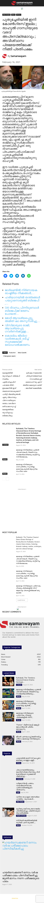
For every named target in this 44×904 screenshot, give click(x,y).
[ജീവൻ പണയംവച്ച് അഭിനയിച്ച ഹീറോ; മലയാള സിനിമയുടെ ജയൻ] (8, 740)
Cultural (5, 445)
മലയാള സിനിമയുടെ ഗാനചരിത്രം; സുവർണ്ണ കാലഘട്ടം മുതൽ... (26, 703)
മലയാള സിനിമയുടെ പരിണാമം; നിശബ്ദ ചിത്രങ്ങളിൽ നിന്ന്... (25, 715)
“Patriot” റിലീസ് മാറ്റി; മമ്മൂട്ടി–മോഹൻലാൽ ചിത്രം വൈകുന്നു (28, 727)
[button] (4, 3)
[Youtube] (13, 641)
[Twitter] (10, 641)
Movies (5, 459)
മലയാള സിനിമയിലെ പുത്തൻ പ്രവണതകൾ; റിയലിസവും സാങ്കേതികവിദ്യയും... (28, 691)
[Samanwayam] (5, 56)
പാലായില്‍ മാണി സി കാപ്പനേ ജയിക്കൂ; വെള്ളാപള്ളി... (28, 759)
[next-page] (7, 479)
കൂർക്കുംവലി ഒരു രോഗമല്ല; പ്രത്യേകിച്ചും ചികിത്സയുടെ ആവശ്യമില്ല (28, 811)
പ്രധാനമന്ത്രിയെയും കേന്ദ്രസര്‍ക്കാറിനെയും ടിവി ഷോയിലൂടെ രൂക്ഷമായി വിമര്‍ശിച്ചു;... (28, 773)
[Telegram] (7, 641)
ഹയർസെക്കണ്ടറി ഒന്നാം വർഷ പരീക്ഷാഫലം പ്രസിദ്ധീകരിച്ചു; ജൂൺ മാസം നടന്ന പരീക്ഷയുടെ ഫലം (20, 877)
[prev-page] (3, 479)
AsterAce (15, 898)
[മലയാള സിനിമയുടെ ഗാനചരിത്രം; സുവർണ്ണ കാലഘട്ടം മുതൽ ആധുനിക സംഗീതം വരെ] (8, 467)
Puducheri (12, 352)
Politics (19, 14)
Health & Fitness (21, 815)
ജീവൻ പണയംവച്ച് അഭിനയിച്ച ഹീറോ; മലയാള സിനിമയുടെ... (28, 738)
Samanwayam (18, 56)
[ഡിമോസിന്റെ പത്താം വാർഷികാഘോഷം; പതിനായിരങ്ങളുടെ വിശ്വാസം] (8, 787)
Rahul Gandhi (22, 352)
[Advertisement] (22, 505)
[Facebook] (4, 641)
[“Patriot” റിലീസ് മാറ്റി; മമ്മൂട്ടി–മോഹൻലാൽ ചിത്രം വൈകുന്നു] (8, 728)
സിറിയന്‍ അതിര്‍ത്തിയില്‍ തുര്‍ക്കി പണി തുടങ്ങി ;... (26, 821)
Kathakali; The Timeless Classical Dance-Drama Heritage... (25, 680)
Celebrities (20, 779)
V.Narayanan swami (9, 356)
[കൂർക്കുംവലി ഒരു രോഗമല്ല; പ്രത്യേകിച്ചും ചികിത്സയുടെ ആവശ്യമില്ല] (8, 812)
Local (18, 792)
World (18, 825)
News (13, 14)
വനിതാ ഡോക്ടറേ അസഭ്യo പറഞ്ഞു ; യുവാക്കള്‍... (28, 798)
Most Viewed (6, 14)
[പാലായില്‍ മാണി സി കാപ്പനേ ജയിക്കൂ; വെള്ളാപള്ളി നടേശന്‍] (8, 762)
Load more (21, 600)
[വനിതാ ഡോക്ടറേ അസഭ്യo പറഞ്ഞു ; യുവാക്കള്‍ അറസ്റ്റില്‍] (8, 800)
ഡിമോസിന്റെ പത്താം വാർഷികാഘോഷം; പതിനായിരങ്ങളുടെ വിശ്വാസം (25, 786)
